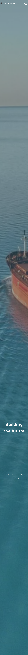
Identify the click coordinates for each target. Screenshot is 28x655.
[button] (26, 4)
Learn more (23, 479)
